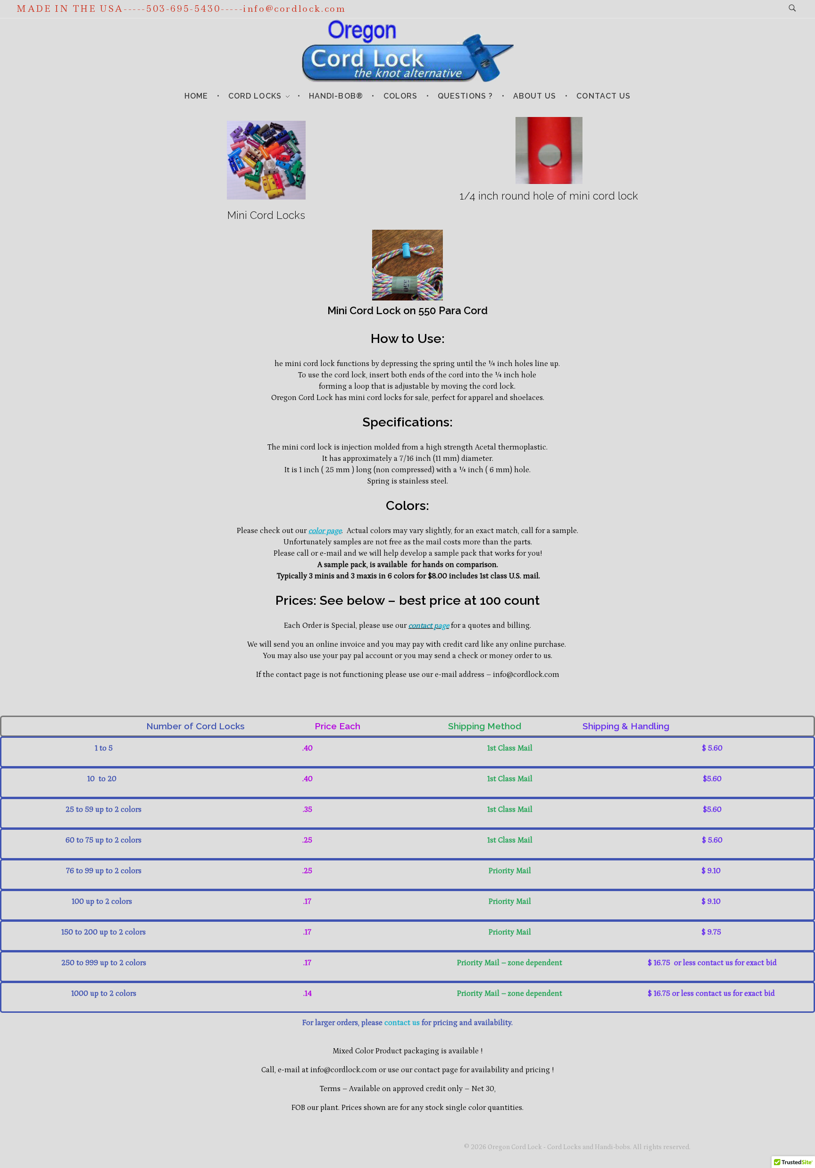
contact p (423, 625)
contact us (402, 1022)
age (443, 625)
